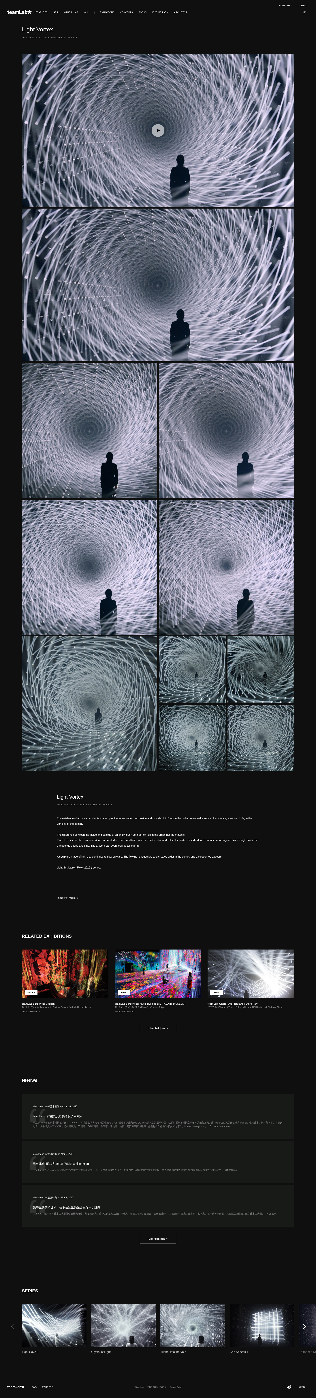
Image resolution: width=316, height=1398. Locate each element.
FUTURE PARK (160, 12)
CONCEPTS (126, 12)
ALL (86, 12)
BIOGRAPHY (285, 5)
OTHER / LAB (71, 12)
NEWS (33, 1387)
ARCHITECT (180, 12)
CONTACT (303, 5)
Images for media (66, 897)
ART (56, 12)
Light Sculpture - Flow (70, 867)
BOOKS (142, 12)
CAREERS (47, 1387)
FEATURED (41, 12)
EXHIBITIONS (107, 12)
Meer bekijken (156, 1028)
